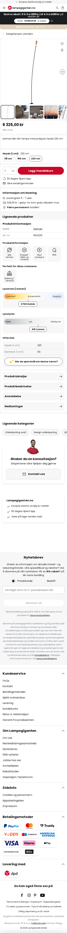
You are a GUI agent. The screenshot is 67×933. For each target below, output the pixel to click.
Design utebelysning (45, 432)
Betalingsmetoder (14, 692)
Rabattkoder (11, 771)
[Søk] (57, 8)
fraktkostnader (38, 923)
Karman (38, 228)
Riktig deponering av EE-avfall (34, 911)
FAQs (6, 681)
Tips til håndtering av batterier (46, 906)
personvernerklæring (46, 658)
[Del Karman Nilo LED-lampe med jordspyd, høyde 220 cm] (62, 49)
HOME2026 (32, 20)
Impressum (10, 806)
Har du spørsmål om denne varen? (36, 361)
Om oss (7, 738)
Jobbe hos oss (12, 760)
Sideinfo (9, 787)
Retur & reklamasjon (16, 714)
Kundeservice (14, 673)
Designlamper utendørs (19, 33)
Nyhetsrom (25, 777)
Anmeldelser (11, 766)
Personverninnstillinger (18, 901)
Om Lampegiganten (19, 730)
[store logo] (23, 8)
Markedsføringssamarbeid (19, 743)
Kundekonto (10, 709)
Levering (8, 703)
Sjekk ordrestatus (14, 697)
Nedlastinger (14, 406)
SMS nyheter (11, 754)
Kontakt (8, 686)
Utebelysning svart (15, 432)
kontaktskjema (42, 655)
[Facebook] (24, 895)
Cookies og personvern (17, 795)
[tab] (33, 696)
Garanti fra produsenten (18, 720)
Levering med (14, 864)
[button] (7, 112)
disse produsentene (40, 615)
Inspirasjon (9, 777)
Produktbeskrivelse (18, 386)
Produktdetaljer (16, 376)
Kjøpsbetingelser (13, 800)
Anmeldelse (13, 396)
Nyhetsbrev (10, 749)
